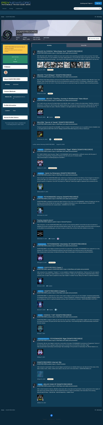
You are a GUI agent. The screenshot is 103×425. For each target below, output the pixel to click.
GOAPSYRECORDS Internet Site (49, 362)
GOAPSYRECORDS (42, 53)
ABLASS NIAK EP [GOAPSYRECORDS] (57, 384)
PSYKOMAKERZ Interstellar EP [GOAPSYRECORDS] (66, 244)
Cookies (58, 419)
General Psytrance (66, 221)
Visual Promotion (61, 364)
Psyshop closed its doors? (45, 220)
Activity (11, 8)
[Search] (100, 8)
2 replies (50, 286)
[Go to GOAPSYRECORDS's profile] (34, 52)
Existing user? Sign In (86, 3)
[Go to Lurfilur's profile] (5, 72)
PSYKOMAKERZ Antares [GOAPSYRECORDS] (61, 197)
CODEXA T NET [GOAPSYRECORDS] (57, 315)
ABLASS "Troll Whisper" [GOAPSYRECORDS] (54, 75)
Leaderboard (19, 8)
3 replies (50, 117)
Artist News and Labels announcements (67, 53)
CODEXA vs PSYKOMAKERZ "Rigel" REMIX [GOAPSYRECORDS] (68, 149)
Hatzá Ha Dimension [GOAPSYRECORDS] (60, 173)
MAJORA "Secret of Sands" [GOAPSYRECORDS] (55, 122)
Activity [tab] (49, 45)
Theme (44, 419)
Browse (4, 8)
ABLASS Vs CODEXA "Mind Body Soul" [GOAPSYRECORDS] (59, 51)
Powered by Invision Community (51, 422)
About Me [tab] (83, 45)
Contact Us (52, 419)
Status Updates (92, 8)
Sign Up (98, 3)
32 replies (52, 238)
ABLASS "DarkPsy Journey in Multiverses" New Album (67, 99)
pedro (54, 221)
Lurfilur (34, 144)
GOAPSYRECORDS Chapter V (53, 267)
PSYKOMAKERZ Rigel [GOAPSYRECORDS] (66, 339)
